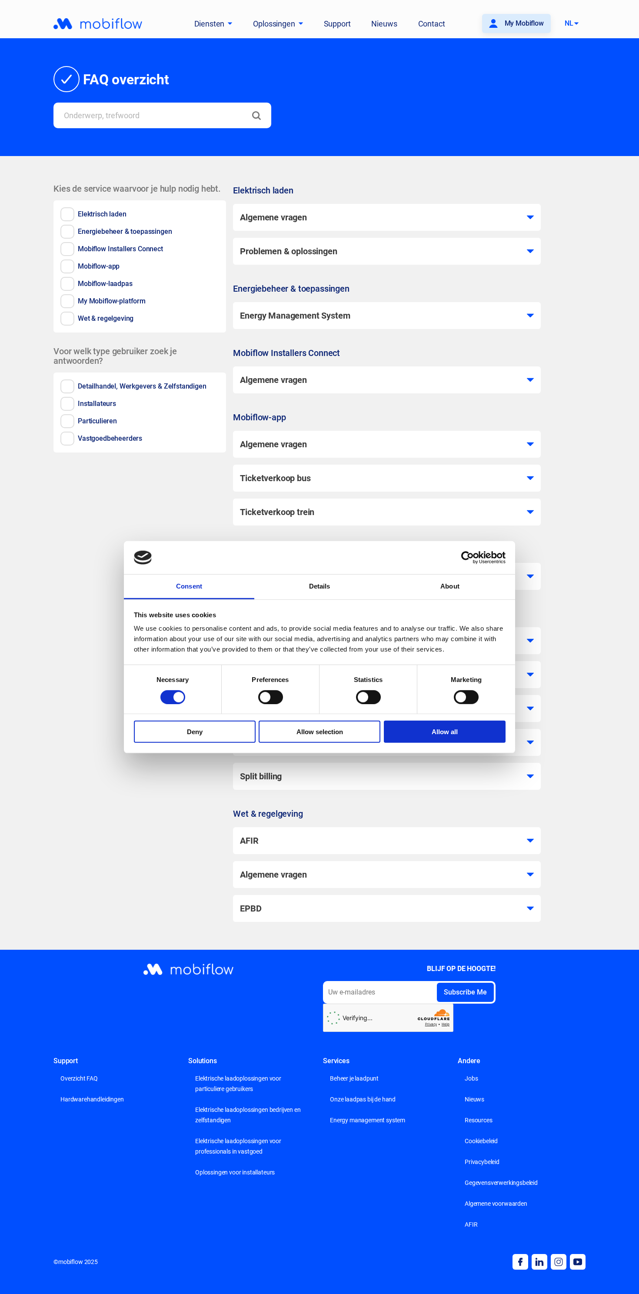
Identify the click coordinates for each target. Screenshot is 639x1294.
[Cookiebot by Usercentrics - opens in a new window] (467, 557)
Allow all (445, 731)
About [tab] (449, 586)
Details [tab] (319, 586)
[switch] (270, 697)
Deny (195, 731)
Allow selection (319, 731)
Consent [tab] (189, 586)
